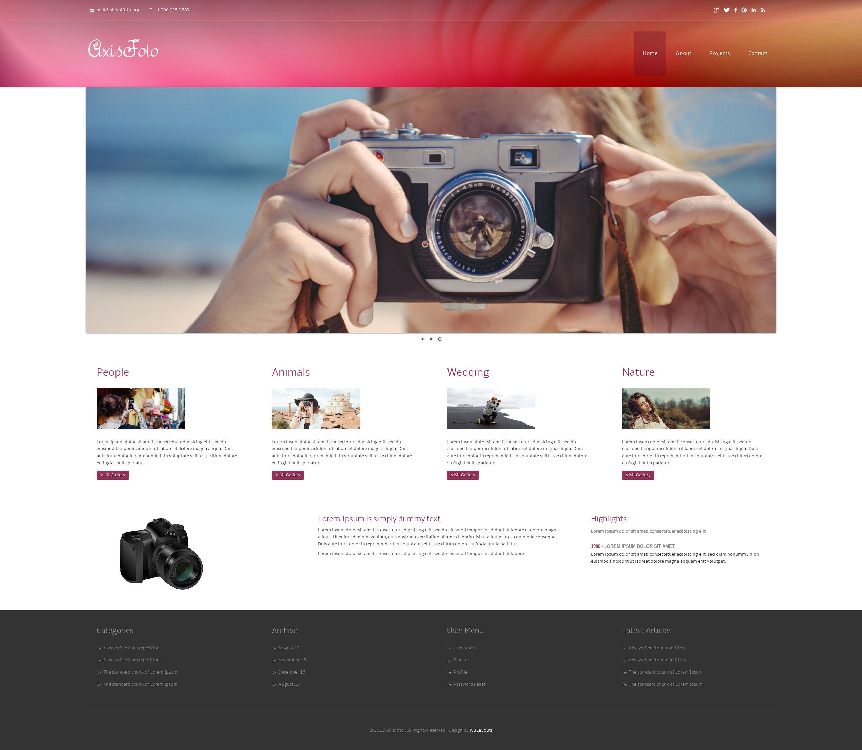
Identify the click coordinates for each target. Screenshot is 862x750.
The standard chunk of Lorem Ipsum (140, 672)
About (683, 53)
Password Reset (469, 684)
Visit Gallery (112, 475)
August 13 (289, 648)
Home (650, 53)
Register (462, 660)
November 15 (292, 660)
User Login (464, 648)
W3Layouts (481, 730)
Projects (719, 53)
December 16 (291, 672)
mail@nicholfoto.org (117, 10)
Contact (757, 53)
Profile (460, 672)
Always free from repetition (131, 648)
